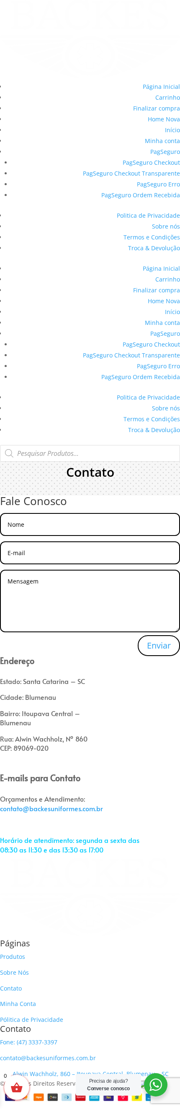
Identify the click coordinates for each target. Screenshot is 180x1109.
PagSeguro (165, 152)
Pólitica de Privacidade (31, 1019)
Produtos (12, 957)
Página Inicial (161, 87)
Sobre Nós (14, 972)
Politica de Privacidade (148, 215)
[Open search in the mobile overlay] (90, 453)
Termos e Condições (151, 237)
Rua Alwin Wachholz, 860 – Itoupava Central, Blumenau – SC (84, 1074)
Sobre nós (166, 226)
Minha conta (162, 141)
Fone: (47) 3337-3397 (28, 1042)
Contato (11, 988)
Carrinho (167, 97)
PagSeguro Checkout (151, 162)
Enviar (159, 645)
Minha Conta (18, 1004)
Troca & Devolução (154, 248)
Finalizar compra (156, 108)
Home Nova (164, 119)
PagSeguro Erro (158, 184)
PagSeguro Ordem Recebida (140, 195)
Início (172, 130)
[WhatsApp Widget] (155, 1084)
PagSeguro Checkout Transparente (131, 173)
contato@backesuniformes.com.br (51, 808)
